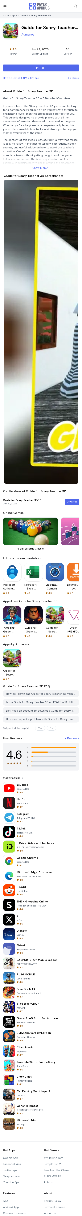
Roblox (48, 1182)
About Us (50, 1213)
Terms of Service (54, 1207)
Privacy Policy (52, 1201)
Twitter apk (10, 1170)
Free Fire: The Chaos (56, 1170)
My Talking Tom (53, 1158)
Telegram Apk (11, 1176)
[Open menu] (5, 5)
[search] (75, 6)
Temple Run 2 (52, 1164)
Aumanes (27, 34)
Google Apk (10, 1158)
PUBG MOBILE (52, 1176)
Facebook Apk (12, 1164)
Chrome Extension (14, 1213)
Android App (11, 1207)
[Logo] (39, 6)
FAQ (5, 1201)
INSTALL (41, 68)
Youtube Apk (11, 1182)
